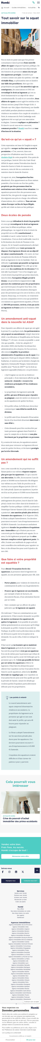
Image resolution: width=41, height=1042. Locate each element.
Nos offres (20, 909)
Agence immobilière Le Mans (20, 958)
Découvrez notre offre (20, 856)
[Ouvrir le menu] (38, 2)
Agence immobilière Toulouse (20, 997)
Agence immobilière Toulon (20, 995)
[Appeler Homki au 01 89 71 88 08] (33, 2)
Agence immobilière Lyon (20, 963)
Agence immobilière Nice (20, 976)
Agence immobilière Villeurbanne (20, 999)
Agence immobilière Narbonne (20, 973)
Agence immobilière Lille (20, 961)
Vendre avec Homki (20, 893)
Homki (21, 128)
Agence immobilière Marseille (20, 965)
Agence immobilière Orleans (20, 980)
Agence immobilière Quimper (20, 986)
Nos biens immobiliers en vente (20, 911)
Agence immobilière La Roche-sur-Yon (20, 956)
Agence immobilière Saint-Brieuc (20, 990)
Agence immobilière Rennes (20, 988)
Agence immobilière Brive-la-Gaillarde (20, 939)
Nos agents (20, 915)
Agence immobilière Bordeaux (20, 935)
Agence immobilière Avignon (20, 929)
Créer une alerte (20, 901)
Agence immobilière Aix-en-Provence (20, 924)
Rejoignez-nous (10, 880)
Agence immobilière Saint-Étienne (20, 993)
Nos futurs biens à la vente (20, 913)
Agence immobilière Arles (20, 927)
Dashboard (20, 917)
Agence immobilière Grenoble (20, 952)
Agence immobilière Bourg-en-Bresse (20, 937)
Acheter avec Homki (20, 897)
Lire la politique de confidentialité (11, 1033)
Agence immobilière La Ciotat (20, 954)
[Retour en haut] (37, 870)
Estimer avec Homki (20, 895)
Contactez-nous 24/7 (30, 880)
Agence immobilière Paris (20, 982)
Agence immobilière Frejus (20, 950)
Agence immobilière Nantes (20, 971)
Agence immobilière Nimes (20, 978)
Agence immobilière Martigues (20, 967)
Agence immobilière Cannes (20, 941)
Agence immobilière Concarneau (20, 946)
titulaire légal (6, 157)
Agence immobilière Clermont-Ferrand (21, 944)
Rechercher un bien (21, 899)
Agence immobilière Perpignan (20, 984)
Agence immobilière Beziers (20, 931)
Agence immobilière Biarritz (20, 933)
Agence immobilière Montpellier (20, 969)
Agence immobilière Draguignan (20, 948)
